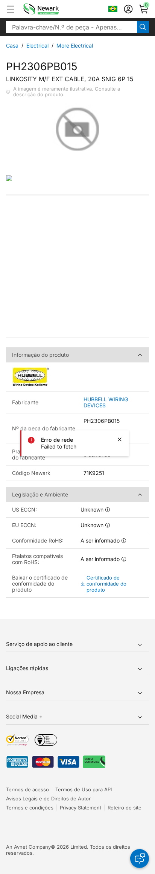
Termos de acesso (27, 789)
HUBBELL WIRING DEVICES (106, 402)
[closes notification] (120, 439)
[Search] (143, 27)
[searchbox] (71, 27)
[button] (10, 9)
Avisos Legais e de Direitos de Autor (48, 798)
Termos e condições (29, 808)
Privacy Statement (80, 808)
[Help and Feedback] (139, 858)
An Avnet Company (28, 847)
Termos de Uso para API (83, 789)
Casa (12, 45)
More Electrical (74, 45)
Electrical (37, 45)
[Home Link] (52, 9)
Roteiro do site (124, 808)
